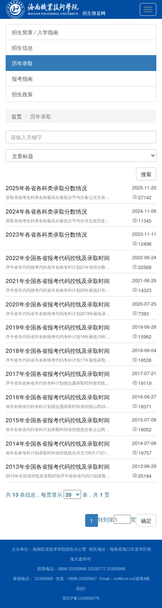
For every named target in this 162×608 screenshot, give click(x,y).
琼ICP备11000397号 (81, 598)
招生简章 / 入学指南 (35, 32)
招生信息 (22, 47)
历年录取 (22, 63)
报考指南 (22, 78)
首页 (16, 116)
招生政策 (22, 94)
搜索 (146, 174)
